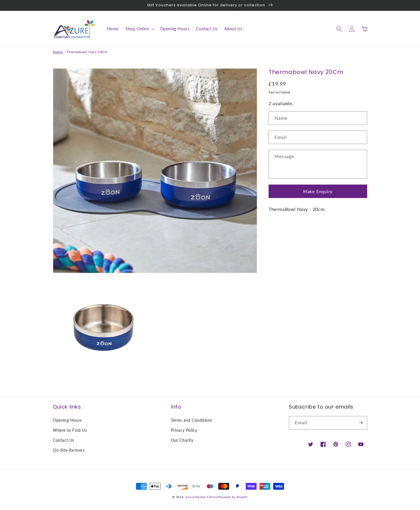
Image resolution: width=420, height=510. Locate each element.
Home (58, 52)
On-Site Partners (69, 450)
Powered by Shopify (233, 497)
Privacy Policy (184, 430)
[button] (139, 29)
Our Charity (182, 440)
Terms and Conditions (191, 420)
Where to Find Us (70, 430)
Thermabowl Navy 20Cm (87, 52)
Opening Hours (67, 420)
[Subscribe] (360, 422)
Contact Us (63, 440)
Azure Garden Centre (201, 497)
